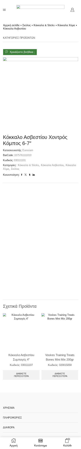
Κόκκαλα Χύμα (66, 25)
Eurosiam (27, 150)
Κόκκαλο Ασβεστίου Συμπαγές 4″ (21, 357)
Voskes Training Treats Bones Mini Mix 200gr (60, 357)
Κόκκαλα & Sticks (44, 25)
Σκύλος (26, 25)
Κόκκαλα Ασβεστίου (14, 28)
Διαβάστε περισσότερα (21, 374)
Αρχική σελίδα (11, 25)
